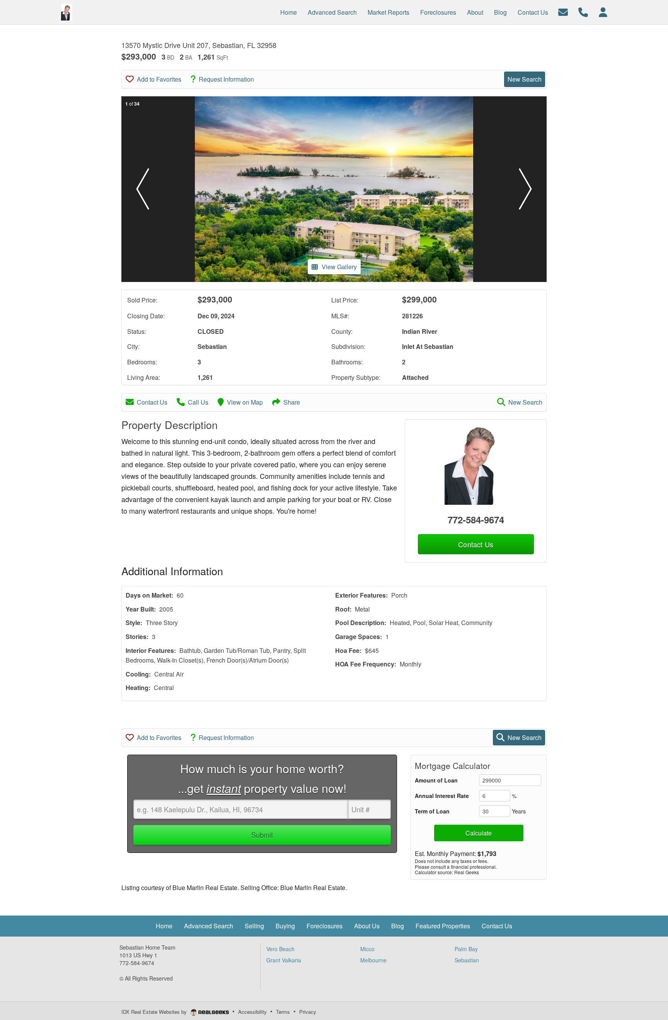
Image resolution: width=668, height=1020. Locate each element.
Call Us (198, 402)
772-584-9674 (476, 519)
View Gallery (339, 266)
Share (291, 402)
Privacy (307, 1011)
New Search (525, 79)
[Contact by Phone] (583, 11)
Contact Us (152, 402)
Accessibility (252, 1011)
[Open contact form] (563, 11)
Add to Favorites (159, 79)
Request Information (226, 79)
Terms (283, 1011)
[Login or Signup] (603, 11)
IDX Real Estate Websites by (154, 1011)
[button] (142, 189)
